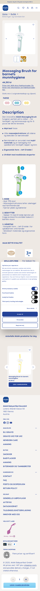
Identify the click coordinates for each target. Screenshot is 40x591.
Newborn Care (10, 440)
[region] (20, 43)
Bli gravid (8, 432)
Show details (30, 308)
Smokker (7, 454)
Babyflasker (9, 458)
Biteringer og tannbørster (17, 466)
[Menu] (37, 8)
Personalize (20, 319)
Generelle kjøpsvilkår (14, 498)
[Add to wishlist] (33, 24)
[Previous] (6, 38)
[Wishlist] (23, 8)
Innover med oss (11, 514)
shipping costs (30, 565)
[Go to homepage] (5, 8)
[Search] (18, 8)
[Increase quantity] (26, 579)
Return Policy (10, 488)
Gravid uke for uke (12, 436)
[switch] (34, 293)
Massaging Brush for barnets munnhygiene (18, 377)
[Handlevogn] (32, 8)
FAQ (5, 480)
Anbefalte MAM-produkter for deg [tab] (21, 336)
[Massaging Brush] (20, 38)
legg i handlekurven (19, 585)
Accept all (20, 314)
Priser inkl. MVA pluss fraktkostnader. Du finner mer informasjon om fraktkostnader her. (18, 88)
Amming (7, 444)
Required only (20, 325)
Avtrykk (7, 502)
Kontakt (7, 476)
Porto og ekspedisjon (14, 484)
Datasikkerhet (10, 506)
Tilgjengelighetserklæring (17, 510)
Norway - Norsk (8, 536)
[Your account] (28, 8)
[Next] (33, 38)
